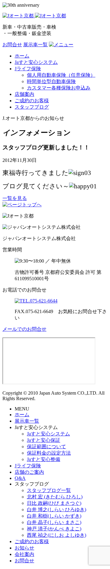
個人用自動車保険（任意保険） (61, 75)
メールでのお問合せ (24, 329)
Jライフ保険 (28, 465)
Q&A (20, 478)
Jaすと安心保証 (43, 440)
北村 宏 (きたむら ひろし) (54, 496)
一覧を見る (14, 198)
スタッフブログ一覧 (49, 490)
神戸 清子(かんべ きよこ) (54, 528)
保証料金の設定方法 (49, 453)
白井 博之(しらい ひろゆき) (56, 509)
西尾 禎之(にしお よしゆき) (56, 535)
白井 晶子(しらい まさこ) (54, 522)
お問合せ (12, 44)
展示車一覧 (35, 44)
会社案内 (24, 554)
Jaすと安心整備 (43, 459)
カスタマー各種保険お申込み (58, 87)
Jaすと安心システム (48, 433)
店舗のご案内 (29, 472)
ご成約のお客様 (32, 541)
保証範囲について (46, 446)
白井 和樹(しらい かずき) (54, 515)
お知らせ (24, 547)
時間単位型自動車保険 (51, 81)
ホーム (22, 414)
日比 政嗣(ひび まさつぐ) (54, 503)
